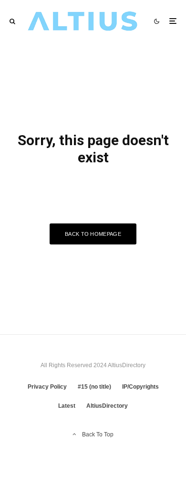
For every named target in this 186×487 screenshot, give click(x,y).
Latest (66, 405)
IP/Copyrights (140, 386)
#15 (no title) (94, 386)
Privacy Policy (47, 386)
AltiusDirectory (107, 405)
